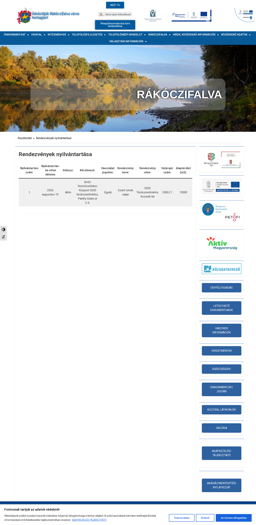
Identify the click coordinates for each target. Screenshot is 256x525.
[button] (16, 34)
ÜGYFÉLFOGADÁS (222, 287)
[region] (128, 514)
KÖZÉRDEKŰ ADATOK (234, 34)
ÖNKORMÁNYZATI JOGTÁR (221, 389)
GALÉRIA (221, 428)
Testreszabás (181, 517)
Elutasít (205, 517)
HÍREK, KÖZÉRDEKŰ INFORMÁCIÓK (194, 34)
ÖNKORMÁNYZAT (15, 34)
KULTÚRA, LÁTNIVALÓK (221, 409)
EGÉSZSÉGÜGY (221, 369)
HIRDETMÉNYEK (221, 350)
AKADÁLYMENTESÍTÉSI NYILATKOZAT (221, 485)
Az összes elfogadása (234, 517)
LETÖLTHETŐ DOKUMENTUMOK (221, 308)
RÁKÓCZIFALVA (157, 34)
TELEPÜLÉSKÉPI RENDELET (125, 34)
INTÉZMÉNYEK (57, 34)
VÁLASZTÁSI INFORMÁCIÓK (126, 41)
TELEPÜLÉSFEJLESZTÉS (87, 34)
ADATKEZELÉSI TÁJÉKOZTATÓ (89, 520)
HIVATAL (36, 34)
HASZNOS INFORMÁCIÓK (221, 330)
